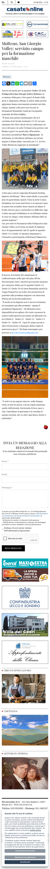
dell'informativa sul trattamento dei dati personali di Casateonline (25, 515)
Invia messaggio (13, 548)
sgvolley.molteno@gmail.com (24, 332)
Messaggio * (7, 487)
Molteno (6, 77)
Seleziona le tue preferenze (25, 857)
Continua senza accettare (25, 851)
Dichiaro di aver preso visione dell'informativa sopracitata (18, 529)
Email (4, 474)
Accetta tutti (25, 862)
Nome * (5, 461)
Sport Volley (8, 64)
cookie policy (35, 830)
